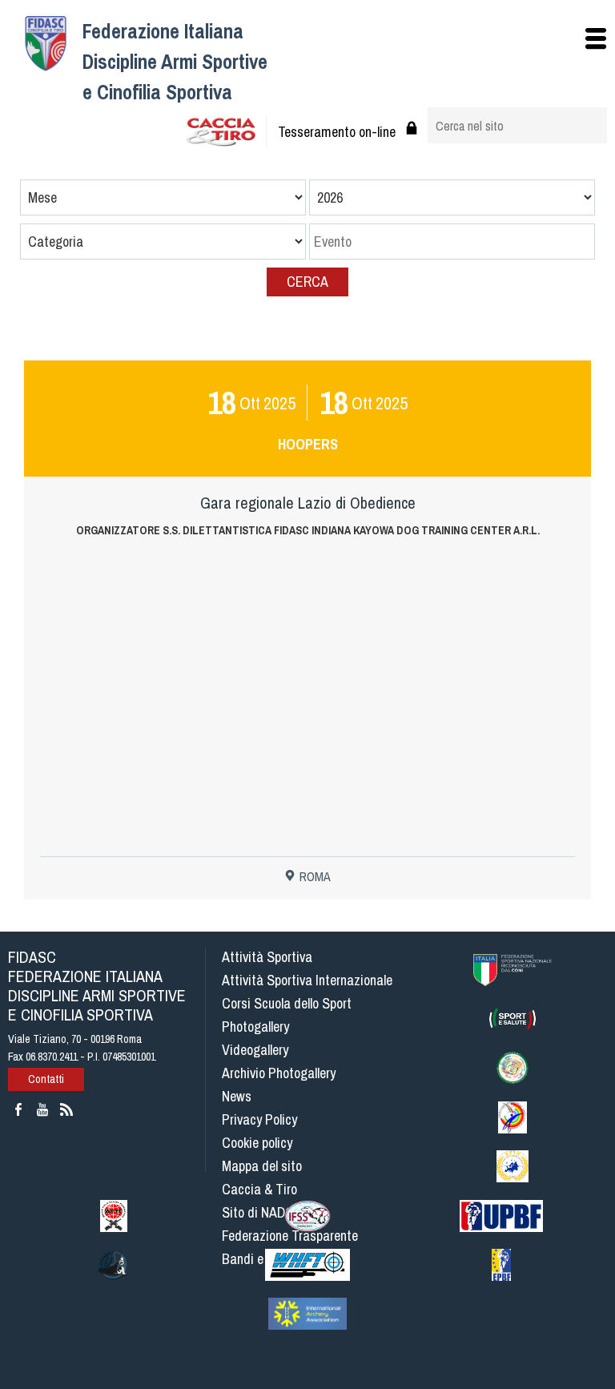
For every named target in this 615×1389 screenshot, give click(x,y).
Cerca (307, 282)
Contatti (46, 1079)
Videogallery (255, 1050)
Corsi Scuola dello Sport (287, 1003)
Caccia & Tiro (259, 1189)
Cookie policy (257, 1143)
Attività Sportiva (267, 957)
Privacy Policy (259, 1119)
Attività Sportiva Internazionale (307, 980)
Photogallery (255, 1027)
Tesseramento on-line (337, 132)
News (236, 1096)
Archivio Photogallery (279, 1073)
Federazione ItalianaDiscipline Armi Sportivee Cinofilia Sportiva (174, 62)
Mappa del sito (262, 1166)
